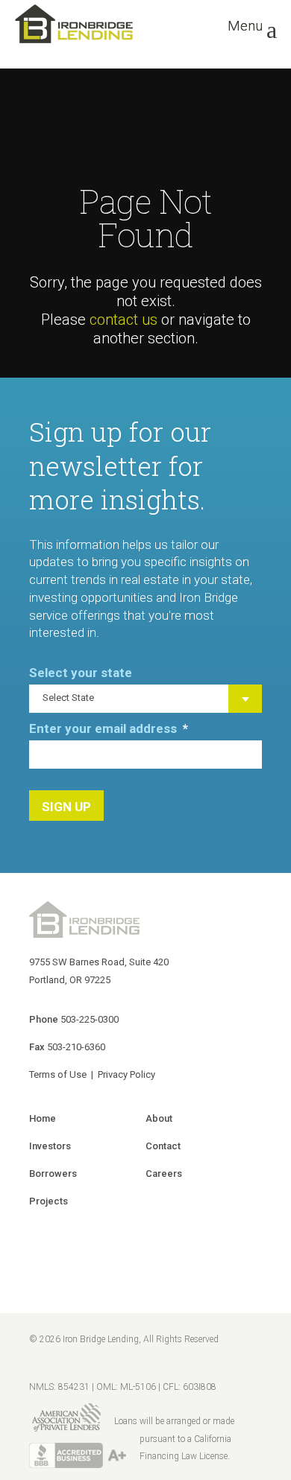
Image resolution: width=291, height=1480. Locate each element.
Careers (164, 1173)
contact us (123, 319)
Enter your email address (108, 728)
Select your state (80, 672)
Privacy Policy (126, 1074)
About (159, 1118)
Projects (48, 1201)
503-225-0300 (89, 1019)
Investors (50, 1146)
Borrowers (53, 1173)
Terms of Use (58, 1074)
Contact (163, 1146)
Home (42, 1118)
